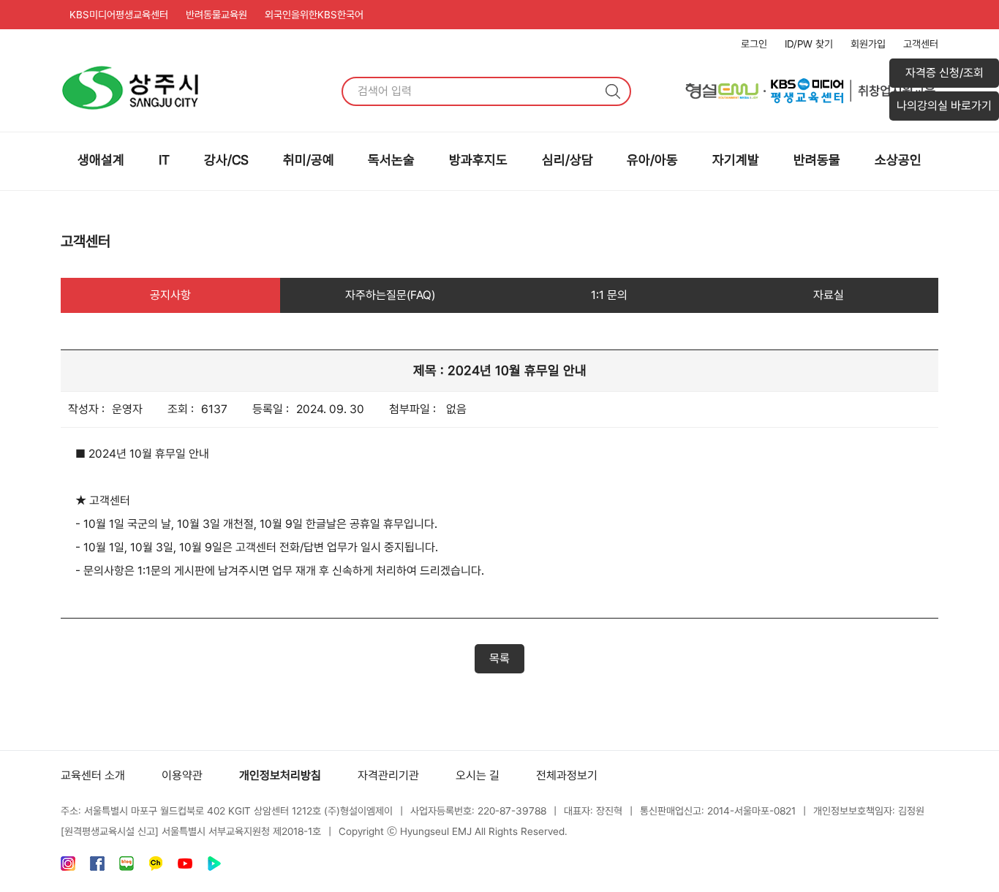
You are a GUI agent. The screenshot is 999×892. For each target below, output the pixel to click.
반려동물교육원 (216, 14)
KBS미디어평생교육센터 (118, 14)
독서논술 (391, 159)
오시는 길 (477, 775)
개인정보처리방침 (280, 775)
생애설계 (101, 159)
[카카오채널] (155, 867)
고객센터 (920, 44)
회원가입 (868, 44)
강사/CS (226, 159)
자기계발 (735, 159)
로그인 (754, 44)
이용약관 (182, 775)
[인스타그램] (68, 867)
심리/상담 (567, 159)
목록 (499, 658)
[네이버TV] (214, 867)
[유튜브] (185, 867)
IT (164, 159)
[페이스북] (97, 867)
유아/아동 (652, 159)
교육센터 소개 (93, 775)
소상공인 (898, 159)
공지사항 (170, 295)
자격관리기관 (388, 775)
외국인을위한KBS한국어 (314, 14)
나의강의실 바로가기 (944, 106)
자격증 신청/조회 (944, 73)
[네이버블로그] (126, 867)
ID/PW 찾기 (809, 44)
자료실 (828, 295)
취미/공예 (308, 159)
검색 (613, 91)
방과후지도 (478, 159)
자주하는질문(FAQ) (390, 295)
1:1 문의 (609, 295)
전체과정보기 (566, 775)
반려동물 (816, 159)
